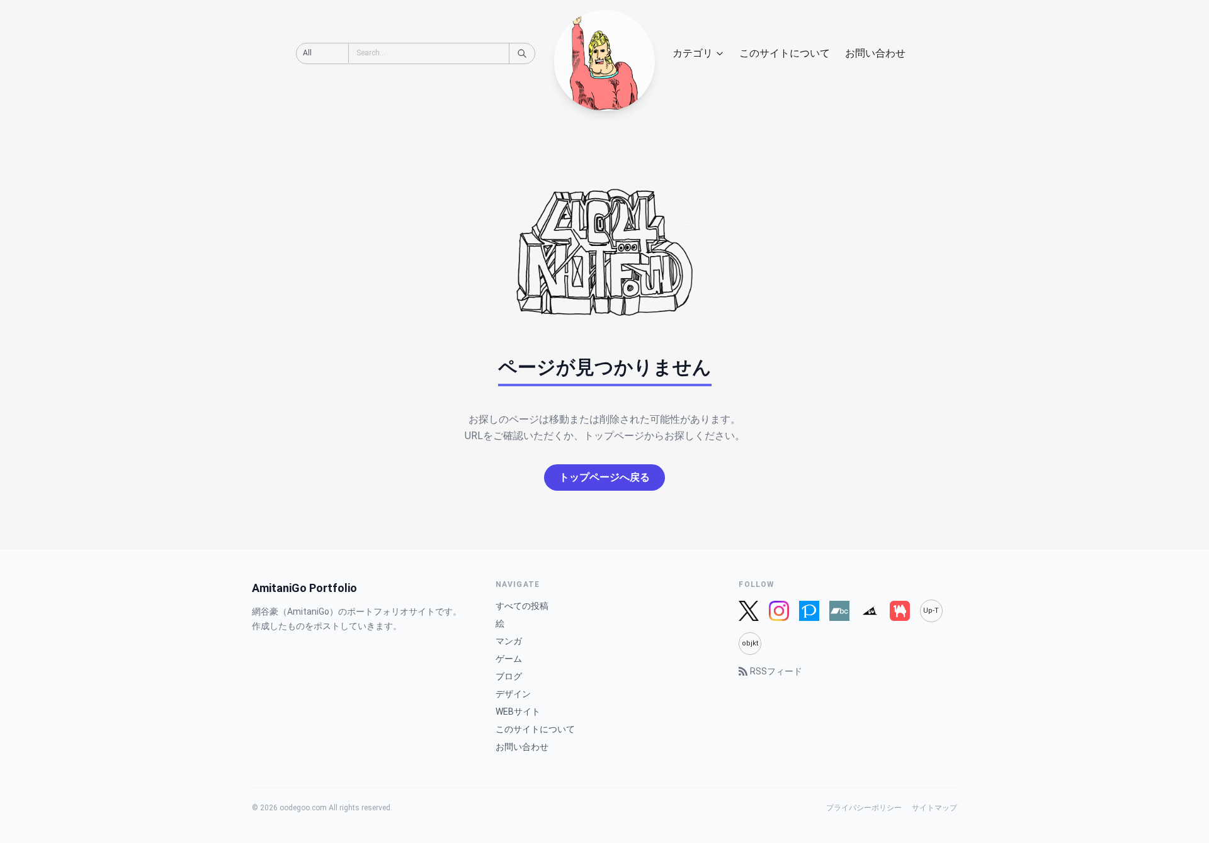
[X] (748, 611)
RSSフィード (776, 671)
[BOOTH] (900, 611)
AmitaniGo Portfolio (304, 588)
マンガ (509, 641)
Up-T (931, 610)
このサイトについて (784, 53)
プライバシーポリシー (864, 807)
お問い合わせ (875, 53)
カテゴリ (693, 53)
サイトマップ (934, 807)
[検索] (522, 53)
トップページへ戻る (604, 477)
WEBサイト (518, 711)
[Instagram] (779, 611)
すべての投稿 (522, 606)
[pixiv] (809, 611)
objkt (750, 643)
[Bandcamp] (839, 611)
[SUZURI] (870, 611)
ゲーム (509, 659)
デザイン (513, 694)
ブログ (509, 676)
